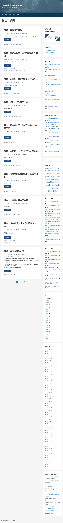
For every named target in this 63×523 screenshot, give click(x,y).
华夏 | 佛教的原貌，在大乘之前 (52, 233)
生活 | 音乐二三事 (49, 126)
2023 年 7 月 (47, 369)
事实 (52, 168)
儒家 (46, 173)
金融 (20, 44)
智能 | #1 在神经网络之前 (50, 263)
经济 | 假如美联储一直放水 (51, 95)
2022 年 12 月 (48, 383)
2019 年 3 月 (47, 462)
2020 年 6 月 (47, 430)
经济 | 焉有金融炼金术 (14, 251)
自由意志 (20, 275)
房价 (51, 179)
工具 (22, 14)
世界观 (49, 168)
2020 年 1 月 (47, 441)
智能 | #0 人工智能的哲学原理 (51, 255)
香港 (56, 191)
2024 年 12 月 (48, 358)
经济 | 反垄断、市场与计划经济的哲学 (21, 79)
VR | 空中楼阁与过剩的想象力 (51, 118)
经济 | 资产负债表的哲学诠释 (51, 103)
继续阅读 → (7, 39)
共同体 (49, 173)
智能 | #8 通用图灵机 (49, 274)
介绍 (2, 14)
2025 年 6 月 (47, 351)
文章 (6, 14)
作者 (10, 14)
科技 (47, 325)
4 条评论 (19, 33)
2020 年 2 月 (47, 439)
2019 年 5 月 (47, 457)
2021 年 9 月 (47, 401)
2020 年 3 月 (47, 437)
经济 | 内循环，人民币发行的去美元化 (21, 151)
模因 (57, 179)
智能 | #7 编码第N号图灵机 (51, 270)
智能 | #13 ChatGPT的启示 (51, 151)
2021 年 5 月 (47, 408)
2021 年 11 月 (48, 396)
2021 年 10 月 (48, 399)
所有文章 (10, 42)
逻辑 (56, 188)
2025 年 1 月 (47, 356)
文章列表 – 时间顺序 (50, 52)
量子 (47, 336)
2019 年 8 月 (47, 450)
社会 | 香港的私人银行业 (50, 286)
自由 (53, 185)
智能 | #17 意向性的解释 (50, 133)
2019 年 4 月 (47, 459)
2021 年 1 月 (47, 417)
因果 (51, 176)
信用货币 (10, 44)
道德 (47, 191)
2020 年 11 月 (48, 421)
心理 (47, 179)
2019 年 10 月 (48, 448)
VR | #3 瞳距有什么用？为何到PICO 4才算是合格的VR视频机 (52, 494)
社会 (14, 140)
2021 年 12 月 (48, 394)
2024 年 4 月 (47, 365)
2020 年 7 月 (47, 428)
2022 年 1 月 (47, 392)
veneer (46, 477)
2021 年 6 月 (47, 405)
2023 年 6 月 (47, 371)
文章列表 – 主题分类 (50, 50)
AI (45, 168)
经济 (14, 42)
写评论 (18, 82)
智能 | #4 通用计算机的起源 (51, 278)
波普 (47, 182)
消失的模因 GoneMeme (12, 5)
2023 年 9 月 (47, 367)
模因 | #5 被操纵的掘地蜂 (50, 201)
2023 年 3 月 (47, 378)
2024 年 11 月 (48, 360)
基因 (55, 176)
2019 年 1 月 (47, 466)
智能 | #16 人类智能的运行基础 (52, 137)
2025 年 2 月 (47, 353)
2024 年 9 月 (47, 362)
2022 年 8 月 (47, 385)
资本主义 (20, 70)
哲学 (49, 176)
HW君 (13, 33)
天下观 (58, 176)
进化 (54, 188)
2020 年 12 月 (48, 419)
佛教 (49, 171)
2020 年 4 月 (47, 435)
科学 (56, 182)
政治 (12, 93)
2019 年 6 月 (47, 455)
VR (47, 168)
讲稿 (47, 329)
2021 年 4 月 (47, 410)
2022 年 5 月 (47, 387)
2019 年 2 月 (47, 464)
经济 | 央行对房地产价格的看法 (52, 99)
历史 (55, 173)
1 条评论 (19, 59)
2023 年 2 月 (47, 380)
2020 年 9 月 (47, 423)
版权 (18, 14)
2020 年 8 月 (47, 426)
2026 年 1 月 (47, 349)
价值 (9, 93)
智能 (47, 313)
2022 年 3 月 (47, 389)
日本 (55, 179)
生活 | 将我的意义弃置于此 (51, 259)
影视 (47, 309)
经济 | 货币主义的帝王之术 (16, 102)
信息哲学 (48, 302)
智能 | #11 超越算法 (49, 267)
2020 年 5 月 (47, 432)
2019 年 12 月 (48, 444)
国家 (9, 214)
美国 (17, 44)
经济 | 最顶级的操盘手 (14, 30)
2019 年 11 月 (48, 446)
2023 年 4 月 (47, 376)
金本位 (20, 165)
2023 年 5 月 (47, 374)
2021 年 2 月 (47, 414)
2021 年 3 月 (47, 412)
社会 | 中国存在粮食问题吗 (16, 200)
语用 (47, 188)
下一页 (23, 281)
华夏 (52, 173)
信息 (51, 171)
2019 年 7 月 (47, 453)
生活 (49, 182)
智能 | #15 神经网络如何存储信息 (52, 141)
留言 (14, 14)
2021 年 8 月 (47, 403)
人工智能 (56, 168)
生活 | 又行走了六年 (49, 149)
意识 (49, 179)
